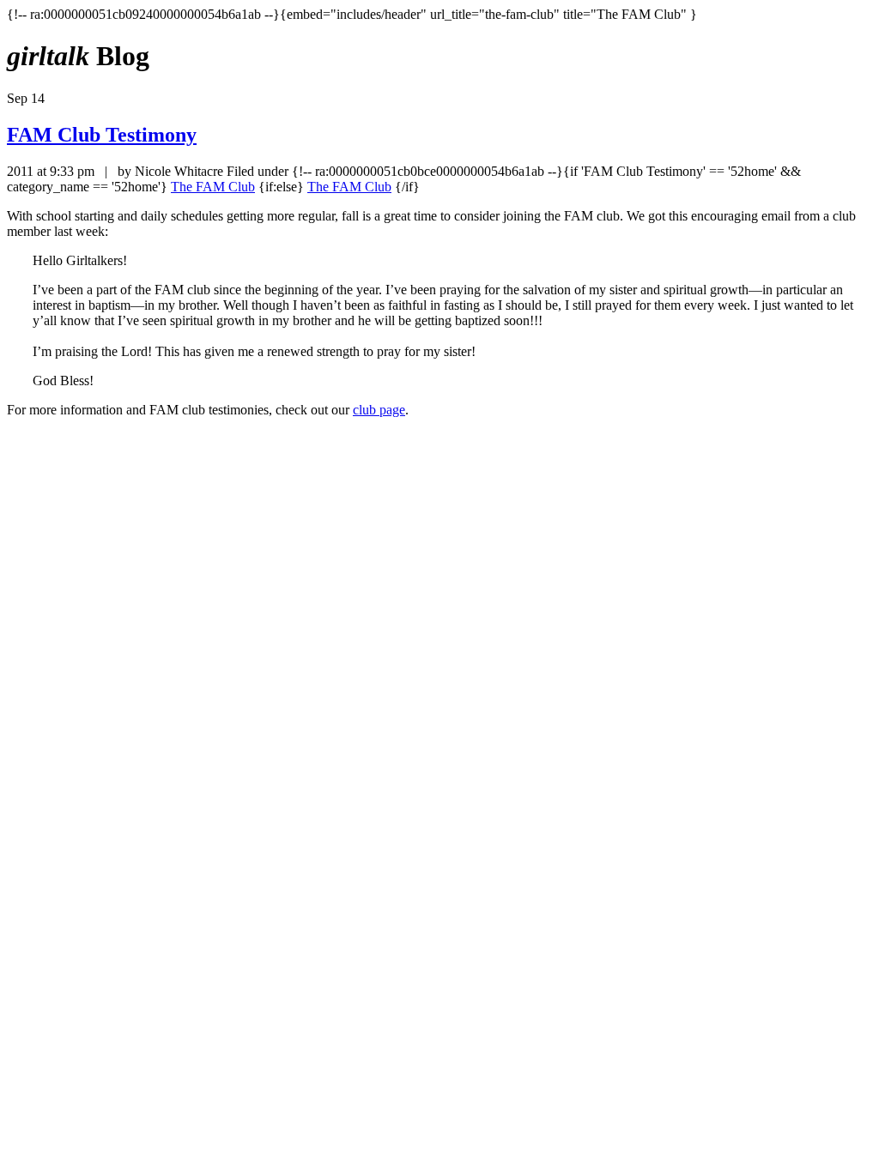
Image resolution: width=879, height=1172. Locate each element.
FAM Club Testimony (102, 135)
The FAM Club (213, 186)
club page (379, 409)
